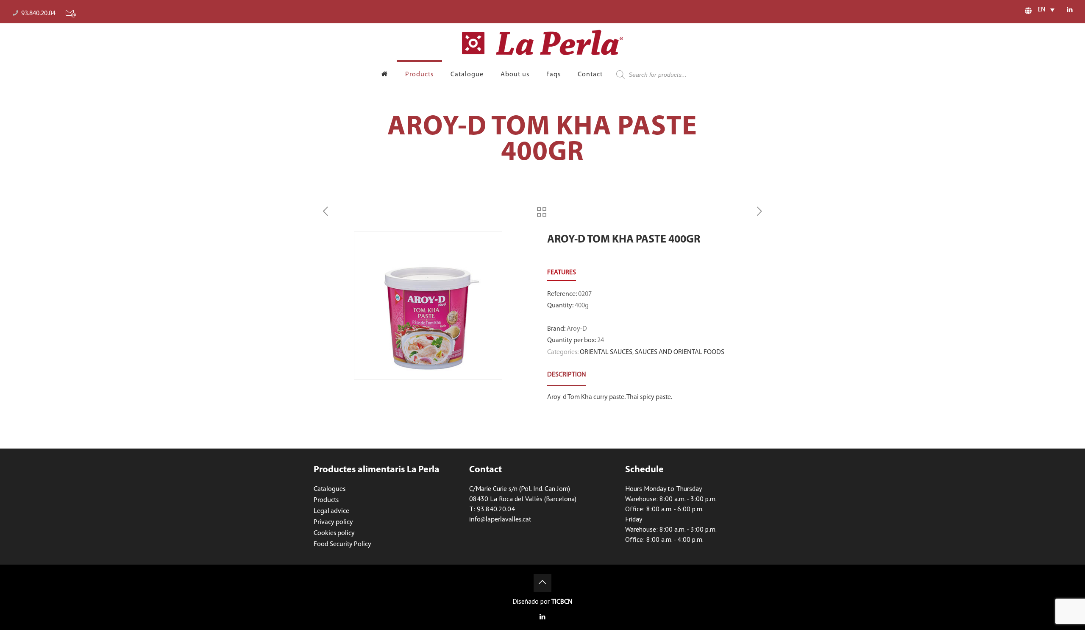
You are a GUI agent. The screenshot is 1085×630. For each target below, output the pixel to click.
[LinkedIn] (1069, 10)
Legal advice (331, 511)
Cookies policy (334, 533)
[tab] (566, 375)
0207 (585, 294)
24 (600, 340)
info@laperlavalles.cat (500, 519)
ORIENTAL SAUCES (606, 352)
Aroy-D (577, 329)
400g (582, 305)
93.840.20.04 (38, 13)
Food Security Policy (342, 544)
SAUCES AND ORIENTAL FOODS (679, 352)
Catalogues (329, 489)
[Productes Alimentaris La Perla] (542, 42)
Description (566, 374)
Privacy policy (333, 522)
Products (326, 500)
